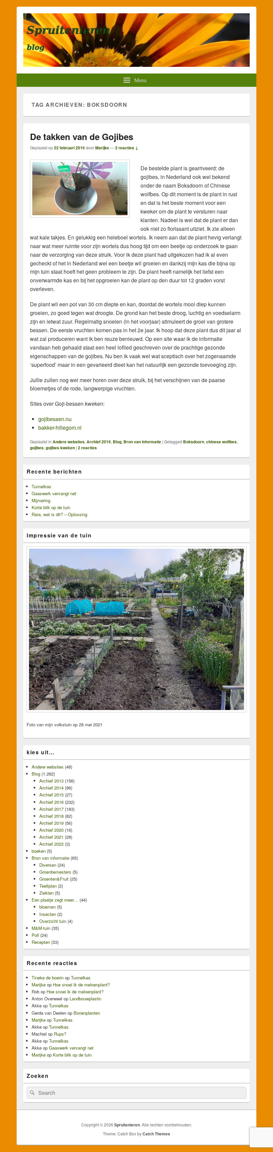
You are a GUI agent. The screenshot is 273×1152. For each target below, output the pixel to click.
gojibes (37, 448)
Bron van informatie (142, 442)
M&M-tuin (41, 928)
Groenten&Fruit (54, 879)
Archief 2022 (51, 844)
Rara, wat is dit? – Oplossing (59, 514)
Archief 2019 (51, 823)
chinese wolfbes (221, 442)
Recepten (41, 942)
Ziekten (46, 893)
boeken (39, 851)
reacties (87, 448)
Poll (35, 935)
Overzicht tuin (52, 921)
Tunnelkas (41, 486)
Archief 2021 (51, 837)
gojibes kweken (60, 448)
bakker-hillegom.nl (60, 427)
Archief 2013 (51, 781)
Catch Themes (156, 1134)
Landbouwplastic (86, 998)
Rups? (60, 1034)
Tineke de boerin (48, 977)
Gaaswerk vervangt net (54, 493)
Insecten (47, 914)
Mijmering (41, 500)
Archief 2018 (51, 816)
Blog (117, 442)
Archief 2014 (51, 788)
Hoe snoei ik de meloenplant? (81, 984)
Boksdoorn (193, 442)
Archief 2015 (51, 795)
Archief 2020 (51, 830)
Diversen (47, 865)
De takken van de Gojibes (81, 136)
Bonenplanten (87, 1013)
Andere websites (69, 442)
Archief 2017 (51, 809)
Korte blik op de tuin (51, 507)
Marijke (102, 148)
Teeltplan (48, 886)
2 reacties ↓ (126, 148)
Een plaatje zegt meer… (55, 900)
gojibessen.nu (55, 419)
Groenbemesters (55, 872)
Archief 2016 (99, 442)
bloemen (47, 907)
